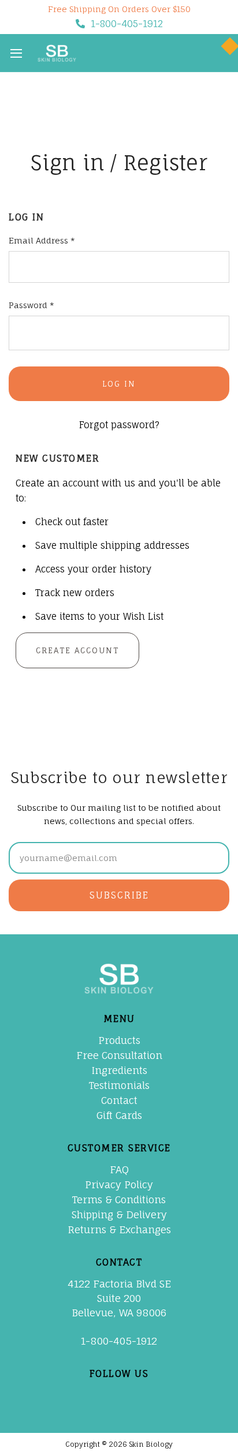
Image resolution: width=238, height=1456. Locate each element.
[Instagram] (156, 1396)
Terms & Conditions (119, 1199)
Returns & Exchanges (119, 1229)
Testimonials (119, 1085)
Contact (119, 1100)
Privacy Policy (119, 1184)
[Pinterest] (107, 1396)
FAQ (119, 1169)
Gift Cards (119, 1115)
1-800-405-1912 (127, 23)
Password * (31, 305)
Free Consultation (119, 1055)
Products (119, 1040)
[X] (82, 1396)
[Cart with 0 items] (217, 53)
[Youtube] (132, 1396)
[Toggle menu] (16, 53)
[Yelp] (181, 1396)
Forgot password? (119, 425)
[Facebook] (57, 1396)
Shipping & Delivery (119, 1214)
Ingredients (119, 1070)
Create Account (77, 650)
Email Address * (42, 240)
